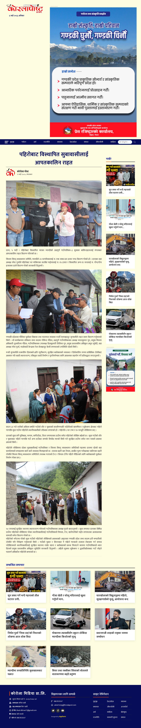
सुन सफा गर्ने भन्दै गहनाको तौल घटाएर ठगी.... (120, 191)
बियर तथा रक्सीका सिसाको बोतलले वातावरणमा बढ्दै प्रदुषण (70, 672)
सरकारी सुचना (112, 717)
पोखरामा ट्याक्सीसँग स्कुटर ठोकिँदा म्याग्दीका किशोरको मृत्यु (120, 337)
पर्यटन (24, 142)
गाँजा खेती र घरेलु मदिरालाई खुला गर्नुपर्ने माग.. (68, 597)
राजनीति (47, 142)
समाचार (96, 706)
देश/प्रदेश (73, 142)
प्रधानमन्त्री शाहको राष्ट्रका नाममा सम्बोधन (112, 635)
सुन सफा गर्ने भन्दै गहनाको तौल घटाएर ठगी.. (23, 597)
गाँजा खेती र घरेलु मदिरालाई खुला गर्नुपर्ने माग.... (120, 225)
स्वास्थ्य (59, 142)
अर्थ (35, 142)
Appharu (62, 716)
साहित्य (113, 142)
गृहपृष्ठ (12, 142)
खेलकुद (124, 712)
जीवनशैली (99, 142)
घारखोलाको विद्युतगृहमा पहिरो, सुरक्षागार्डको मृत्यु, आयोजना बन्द (119, 262)
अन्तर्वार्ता (124, 706)
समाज (86, 142)
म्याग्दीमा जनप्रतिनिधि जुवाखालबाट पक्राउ (25, 672)
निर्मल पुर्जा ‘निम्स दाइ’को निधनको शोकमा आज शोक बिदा (120, 299)
